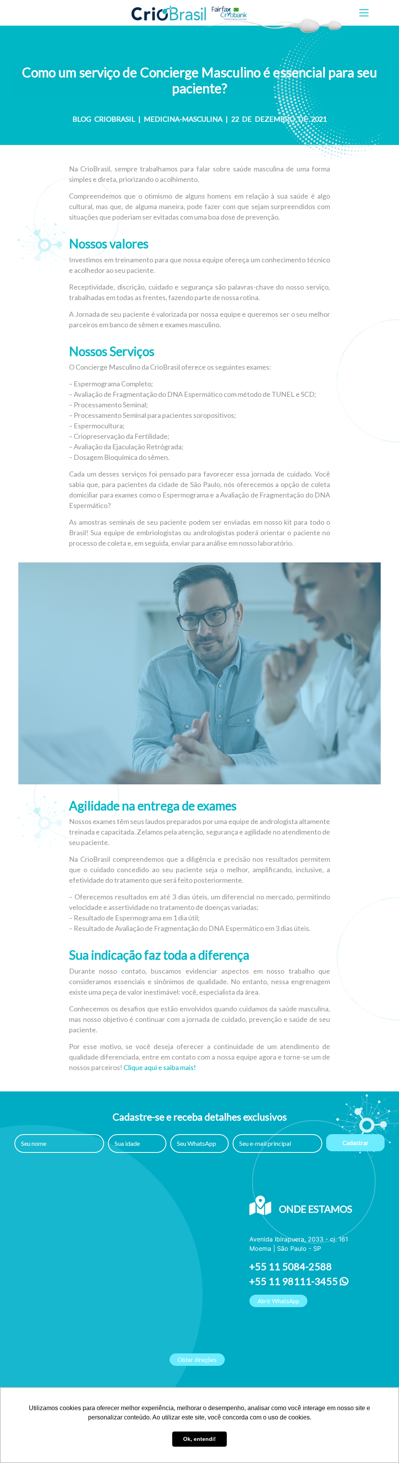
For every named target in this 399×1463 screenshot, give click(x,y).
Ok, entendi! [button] (199, 1439)
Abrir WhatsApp (278, 1300)
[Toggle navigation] (363, 12)
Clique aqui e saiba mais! (160, 1067)
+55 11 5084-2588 (290, 1266)
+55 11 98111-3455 (294, 1281)
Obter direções (197, 1359)
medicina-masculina (183, 119)
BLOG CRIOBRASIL (103, 119)
